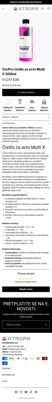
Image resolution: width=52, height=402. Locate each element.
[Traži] (43, 9)
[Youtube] (26, 392)
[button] (8, 85)
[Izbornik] (3, 8)
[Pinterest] (35, 392)
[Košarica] (49, 9)
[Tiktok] (31, 392)
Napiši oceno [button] (26, 289)
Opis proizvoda (8, 123)
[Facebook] (16, 392)
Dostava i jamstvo (10, 117)
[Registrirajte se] (46, 325)
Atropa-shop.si (29, 398)
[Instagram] (21, 392)
